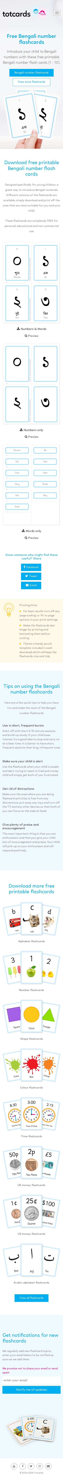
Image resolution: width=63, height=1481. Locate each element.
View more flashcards (31, 81)
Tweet (33, 576)
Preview (32, 335)
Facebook (32, 567)
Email (33, 585)
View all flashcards (31, 1298)
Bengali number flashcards (31, 72)
